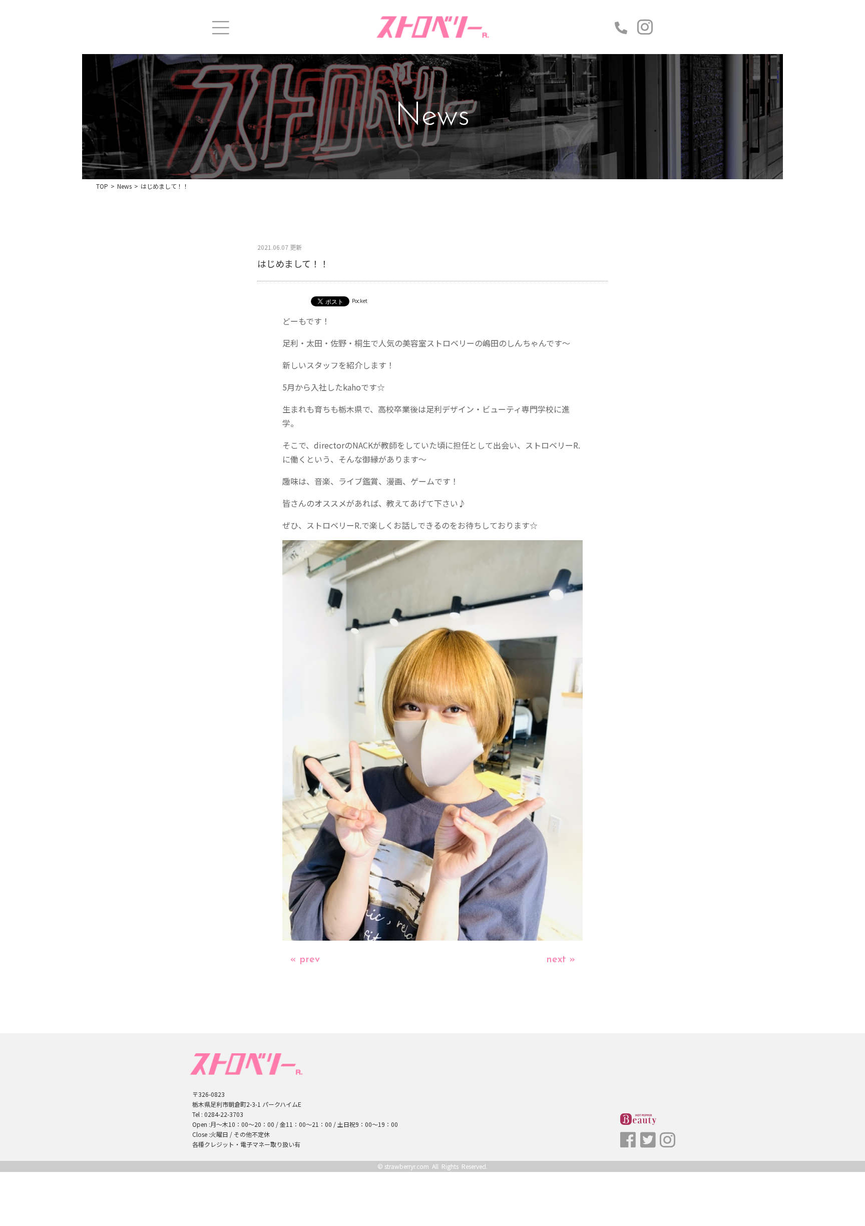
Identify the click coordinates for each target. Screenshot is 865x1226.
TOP (102, 186)
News (124, 186)
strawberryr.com (406, 1166)
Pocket (359, 300)
